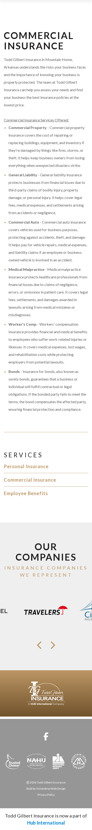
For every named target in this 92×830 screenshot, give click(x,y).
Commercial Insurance (30, 480)
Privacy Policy (46, 794)
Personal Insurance (26, 466)
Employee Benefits (26, 493)
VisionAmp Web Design (51, 788)
